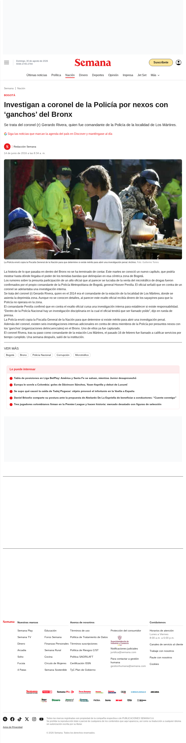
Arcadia (21, 650)
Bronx (23, 355)
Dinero (21, 643)
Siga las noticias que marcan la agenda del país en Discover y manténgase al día (60, 133)
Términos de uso (80, 630)
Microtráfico (82, 355)
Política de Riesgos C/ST (84, 650)
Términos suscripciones (83, 643)
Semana (9, 88)
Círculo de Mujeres (55, 663)
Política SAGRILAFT (81, 656)
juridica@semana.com (123, 652)
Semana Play (25, 630)
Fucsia (21, 663)
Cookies (154, 664)
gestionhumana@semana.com (128, 666)
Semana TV (24, 637)
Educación (50, 630)
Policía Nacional (42, 355)
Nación (21, 88)
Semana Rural (53, 650)
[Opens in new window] (12, 719)
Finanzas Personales (57, 643)
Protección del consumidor (126, 630)
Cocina (48, 656)
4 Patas (21, 669)
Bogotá (10, 355)
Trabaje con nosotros (162, 650)
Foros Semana (53, 637)
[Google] (5, 719)
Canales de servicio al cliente (166, 644)
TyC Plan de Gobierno (83, 669)
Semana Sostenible (56, 669)
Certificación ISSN (80, 663)
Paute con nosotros (161, 657)
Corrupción (63, 355)
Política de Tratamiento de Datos (89, 637)
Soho (20, 656)
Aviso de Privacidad (16, 727)
